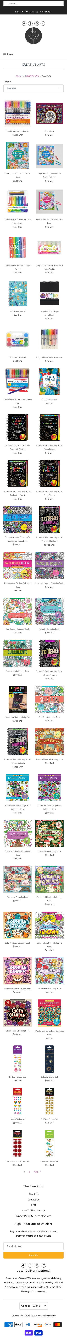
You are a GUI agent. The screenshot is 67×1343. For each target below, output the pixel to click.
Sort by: (7, 82)
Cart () (33, 12)
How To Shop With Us (33, 1210)
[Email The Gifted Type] (43, 23)
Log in (19, 12)
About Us (33, 1194)
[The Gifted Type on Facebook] (30, 23)
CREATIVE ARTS (33, 64)
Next (36, 1172)
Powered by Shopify (45, 1316)
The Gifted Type (27, 1316)
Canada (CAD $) (31, 1306)
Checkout (46, 12)
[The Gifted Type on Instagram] (36, 23)
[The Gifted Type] (33, 36)
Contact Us (33, 1200)
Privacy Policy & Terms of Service (33, 1216)
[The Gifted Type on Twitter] (24, 23)
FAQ (33, 1205)
